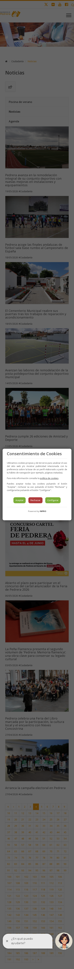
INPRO (43, 511)
